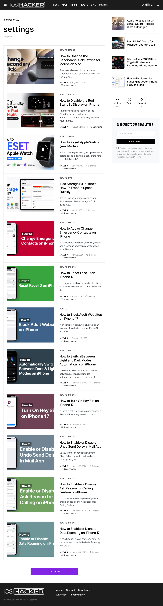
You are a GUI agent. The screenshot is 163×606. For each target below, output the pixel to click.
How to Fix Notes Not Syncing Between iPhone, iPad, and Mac (142, 82)
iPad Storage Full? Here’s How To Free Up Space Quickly (78, 188)
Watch (71, 136)
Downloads (84, 590)
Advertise (61, 594)
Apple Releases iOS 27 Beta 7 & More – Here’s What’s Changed (140, 24)
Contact (70, 590)
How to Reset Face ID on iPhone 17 (77, 275)
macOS (71, 50)
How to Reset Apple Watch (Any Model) (79, 144)
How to (63, 50)
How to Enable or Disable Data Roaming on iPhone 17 (79, 531)
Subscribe (134, 141)
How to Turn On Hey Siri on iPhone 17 (79, 403)
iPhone (71, 94)
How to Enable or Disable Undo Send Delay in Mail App (80, 444)
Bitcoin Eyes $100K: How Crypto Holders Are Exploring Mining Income (142, 62)
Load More (54, 571)
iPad (70, 178)
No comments (70, 85)
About (59, 590)
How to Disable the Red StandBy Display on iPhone (79, 102)
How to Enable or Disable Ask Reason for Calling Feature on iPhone (78, 488)
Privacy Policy (77, 594)
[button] (5, 5)
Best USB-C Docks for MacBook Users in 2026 (141, 43)
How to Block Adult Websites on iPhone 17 (81, 316)
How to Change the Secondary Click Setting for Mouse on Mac (80, 60)
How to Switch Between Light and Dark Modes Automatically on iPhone (78, 360)
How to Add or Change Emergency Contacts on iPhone (78, 232)
